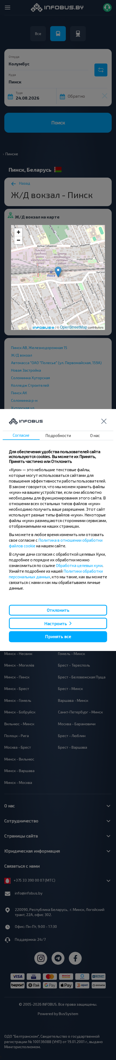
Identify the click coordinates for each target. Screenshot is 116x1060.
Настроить (55, 623)
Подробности (58, 435)
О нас (95, 435)
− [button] (18, 240)
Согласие (21, 435)
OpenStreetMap (73, 327)
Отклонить (58, 609)
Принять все (58, 636)
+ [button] (18, 232)
